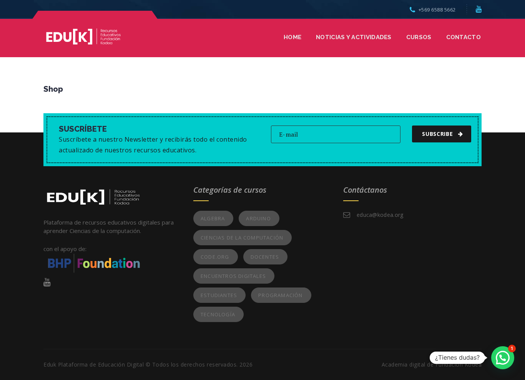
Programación (280, 295)
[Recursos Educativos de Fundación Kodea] (83, 36)
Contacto (463, 37)
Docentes (265, 256)
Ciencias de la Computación (242, 237)
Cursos (419, 37)
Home (292, 37)
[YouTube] (479, 8)
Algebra (213, 218)
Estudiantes (219, 295)
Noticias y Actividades (354, 37)
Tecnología (218, 314)
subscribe (437, 133)
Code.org (215, 256)
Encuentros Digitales (233, 276)
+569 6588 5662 (437, 9)
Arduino (258, 218)
